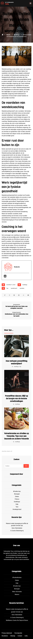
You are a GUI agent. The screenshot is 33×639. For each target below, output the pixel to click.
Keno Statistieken (17, 528)
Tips (7, 288)
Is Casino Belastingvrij (17, 530)
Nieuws (17, 594)
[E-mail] (5, 276)
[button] (5, 295)
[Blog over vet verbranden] (7, 3)
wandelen (22, 288)
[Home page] (2, 34)
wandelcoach (14, 288)
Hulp (17, 504)
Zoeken (26, 465)
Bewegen (17, 494)
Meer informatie (17, 591)
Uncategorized (17, 509)
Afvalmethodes (16, 577)
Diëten (17, 496)
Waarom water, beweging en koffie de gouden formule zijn (17, 524)
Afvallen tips (17, 491)
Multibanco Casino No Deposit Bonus (17, 620)
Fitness (17, 499)
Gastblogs (24, 284)
